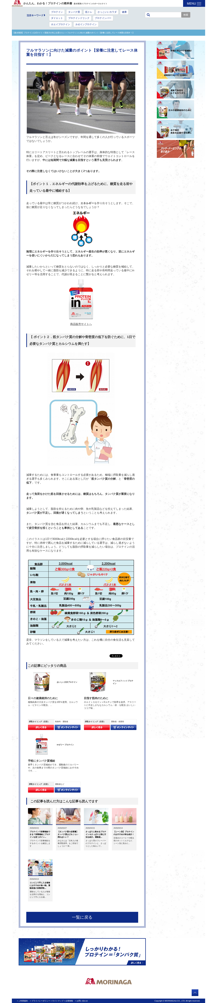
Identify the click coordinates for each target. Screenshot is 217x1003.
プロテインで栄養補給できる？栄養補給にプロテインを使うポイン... (40, 834)
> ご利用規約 (22, 1001)
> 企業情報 (68, 1001)
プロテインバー (103, 18)
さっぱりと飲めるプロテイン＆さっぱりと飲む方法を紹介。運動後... (96, 834)
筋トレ (88, 12)
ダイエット (57, 18)
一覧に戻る (82, 917)
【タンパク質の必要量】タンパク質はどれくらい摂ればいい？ (68, 834)
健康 (124, 12)
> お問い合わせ (81, 1001)
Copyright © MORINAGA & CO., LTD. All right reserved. (177, 1001)
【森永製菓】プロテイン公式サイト (28, 33)
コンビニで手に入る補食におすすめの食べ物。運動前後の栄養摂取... (40, 885)
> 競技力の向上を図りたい (54, 33)
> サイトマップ (57, 1001)
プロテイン (57, 12)
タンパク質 (74, 12)
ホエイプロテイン (60, 24)
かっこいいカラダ (107, 12)
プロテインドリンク (79, 18)
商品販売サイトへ (81, 324)
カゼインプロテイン (86, 24)
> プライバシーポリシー (40, 1001)
